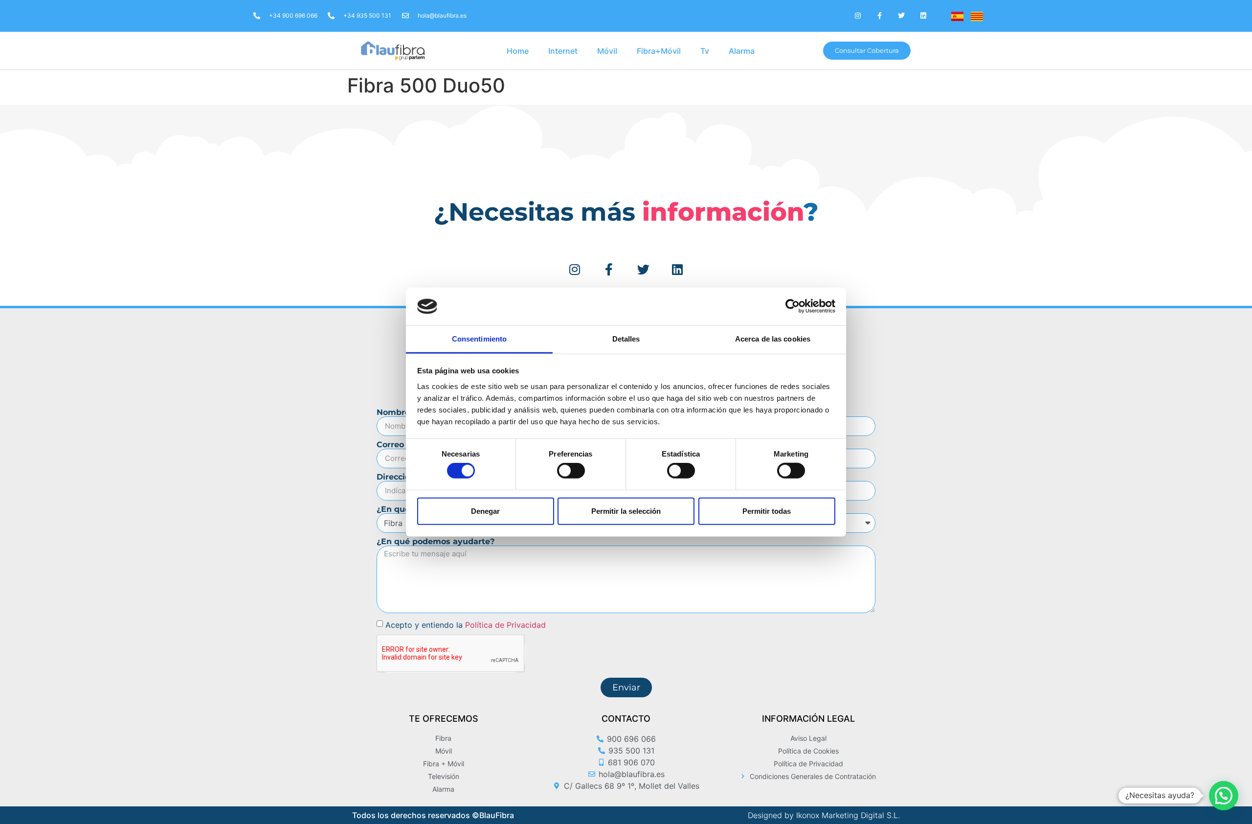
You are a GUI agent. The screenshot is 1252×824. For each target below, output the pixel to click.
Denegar (485, 510)
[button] (1223, 795)
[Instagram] (858, 16)
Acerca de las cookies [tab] (772, 339)
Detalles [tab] (626, 339)
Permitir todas (766, 510)
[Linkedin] (924, 16)
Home (518, 51)
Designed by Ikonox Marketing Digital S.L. (824, 815)
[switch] (571, 471)
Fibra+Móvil (659, 51)
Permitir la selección (626, 510)
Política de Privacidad (505, 624)
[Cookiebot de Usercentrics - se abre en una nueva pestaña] (792, 306)
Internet (563, 51)
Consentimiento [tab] (479, 339)
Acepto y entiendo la (465, 624)
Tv (704, 51)
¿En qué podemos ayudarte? (435, 542)
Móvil (607, 51)
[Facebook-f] (880, 16)
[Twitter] (902, 16)
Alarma (742, 51)
